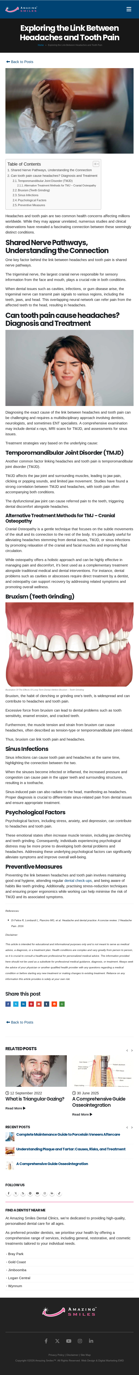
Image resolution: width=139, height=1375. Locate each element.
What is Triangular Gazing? (34, 1099)
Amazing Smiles (44, 1360)
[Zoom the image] (69, 1309)
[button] (127, 1050)
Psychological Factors (32, 200)
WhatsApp (62, 1004)
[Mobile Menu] (130, 9)
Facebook (8, 1004)
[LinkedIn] (91, 1341)
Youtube (37, 1193)
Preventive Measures (31, 205)
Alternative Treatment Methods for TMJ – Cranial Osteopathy (60, 185)
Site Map (86, 1354)
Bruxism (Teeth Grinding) (34, 190)
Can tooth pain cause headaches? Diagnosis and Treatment (54, 176)
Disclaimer (72, 1354)
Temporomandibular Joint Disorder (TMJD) (45, 180)
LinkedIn (23, 1004)
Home (41, 45)
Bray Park (16, 1254)
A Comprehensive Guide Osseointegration (98, 1102)
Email (38, 1004)
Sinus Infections (28, 195)
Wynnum (15, 1286)
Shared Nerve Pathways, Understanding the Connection (51, 170)
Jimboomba (17, 1270)
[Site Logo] (21, 9)
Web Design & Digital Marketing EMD (102, 1360)
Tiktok (59, 1193)
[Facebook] (46, 1341)
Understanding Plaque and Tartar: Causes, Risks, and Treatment (70, 1149)
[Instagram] (80, 1341)
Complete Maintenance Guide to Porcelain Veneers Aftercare (68, 1134)
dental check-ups (78, 881)
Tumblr (46, 1004)
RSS (23, 1193)
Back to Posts (21, 62)
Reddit (54, 1004)
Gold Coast (17, 1262)
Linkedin (52, 1193)
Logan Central (19, 1278)
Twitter (15, 1004)
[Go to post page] (36, 1071)
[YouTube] (68, 1341)
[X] (57, 1341)
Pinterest (31, 1004)
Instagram (44, 1193)
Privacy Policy (56, 1354)
